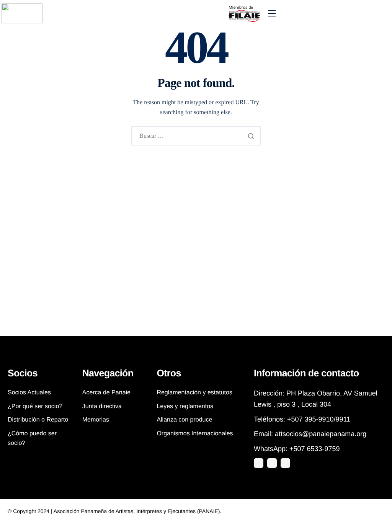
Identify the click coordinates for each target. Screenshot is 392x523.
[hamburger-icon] (272, 13)
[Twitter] (258, 463)
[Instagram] (272, 463)
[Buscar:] (196, 136)
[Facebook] (285, 463)
